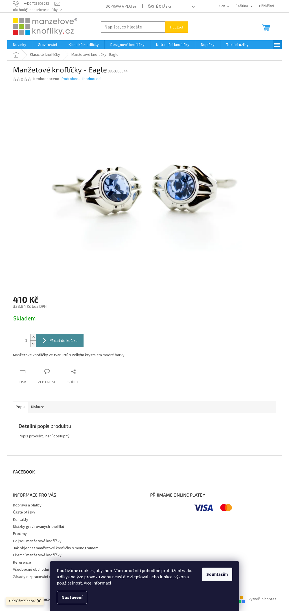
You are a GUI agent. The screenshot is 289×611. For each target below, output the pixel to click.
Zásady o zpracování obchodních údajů (45, 577)
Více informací (97, 583)
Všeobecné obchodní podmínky (39, 569)
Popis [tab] (20, 407)
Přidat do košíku (63, 340)
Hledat (177, 27)
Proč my (20, 534)
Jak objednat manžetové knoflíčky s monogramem (55, 548)
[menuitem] (19, 44)
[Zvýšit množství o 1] (33, 337)
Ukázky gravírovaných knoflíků (38, 527)
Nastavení (72, 597)
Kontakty (20, 520)
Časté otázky (160, 6)
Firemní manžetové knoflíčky (37, 555)
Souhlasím (217, 574)
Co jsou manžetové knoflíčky (37, 541)
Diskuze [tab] (37, 407)
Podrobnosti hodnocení (81, 79)
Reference (22, 562)
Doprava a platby (121, 6)
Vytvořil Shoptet (262, 599)
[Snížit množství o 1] (33, 343)
